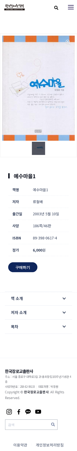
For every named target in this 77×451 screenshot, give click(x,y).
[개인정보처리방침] (50, 445)
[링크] (14, 7)
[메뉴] (70, 7)
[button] (56, 8)
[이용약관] (20, 445)
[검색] (53, 424)
